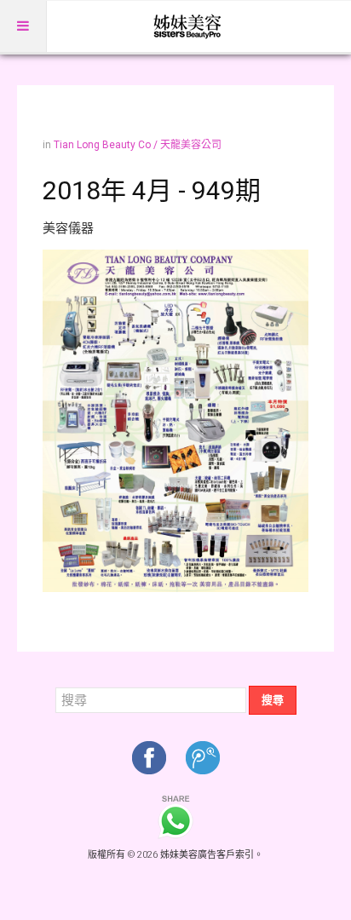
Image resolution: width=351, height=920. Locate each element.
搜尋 (273, 699)
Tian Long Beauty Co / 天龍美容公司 (138, 145)
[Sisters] (188, 26)
